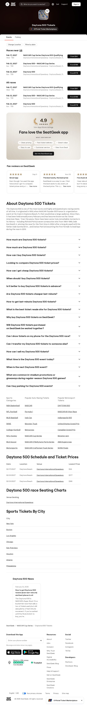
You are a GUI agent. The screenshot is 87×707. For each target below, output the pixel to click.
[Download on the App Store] (13, 652)
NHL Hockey (11, 436)
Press (49, 667)
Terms (47, 693)
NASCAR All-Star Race (67, 411)
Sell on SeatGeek (53, 675)
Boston (9, 530)
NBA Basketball (13, 405)
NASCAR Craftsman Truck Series (39, 448)
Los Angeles (11, 536)
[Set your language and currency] (53, 4)
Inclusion (50, 647)
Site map (65, 693)
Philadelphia (11, 566)
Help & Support (53, 671)
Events (9, 37)
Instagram (69, 647)
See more (33, 186)
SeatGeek (10, 626)
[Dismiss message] (82, 700)
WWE (8, 424)
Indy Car (28, 418)
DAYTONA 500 (64, 405)
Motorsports (11, 448)
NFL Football (11, 411)
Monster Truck (31, 424)
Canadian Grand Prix (66, 430)
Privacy (56, 693)
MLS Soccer (11, 442)
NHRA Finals (63, 448)
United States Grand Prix (68, 424)
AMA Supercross (65, 442)
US (20, 50)
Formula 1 (29, 411)
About (49, 639)
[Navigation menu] (7, 4)
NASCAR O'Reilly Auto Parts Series (39, 442)
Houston (9, 554)
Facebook (69, 643)
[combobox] (34, 4)
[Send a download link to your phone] (40, 640)
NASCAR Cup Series (33, 436)
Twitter (68, 639)
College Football (13, 430)
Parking (18, 37)
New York (10, 523)
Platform (68, 662)
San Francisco (12, 548)
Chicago (9, 542)
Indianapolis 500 (65, 418)
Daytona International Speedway (50, 469)
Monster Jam (63, 436)
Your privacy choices (34, 693)
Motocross (29, 430)
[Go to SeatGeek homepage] (13, 4)
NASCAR (28, 405)
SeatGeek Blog (53, 663)
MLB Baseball (12, 418)
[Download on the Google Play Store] (31, 652)
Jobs (48, 643)
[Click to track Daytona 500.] (47, 11)
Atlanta (9, 560)
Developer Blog (71, 666)
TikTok (67, 651)
